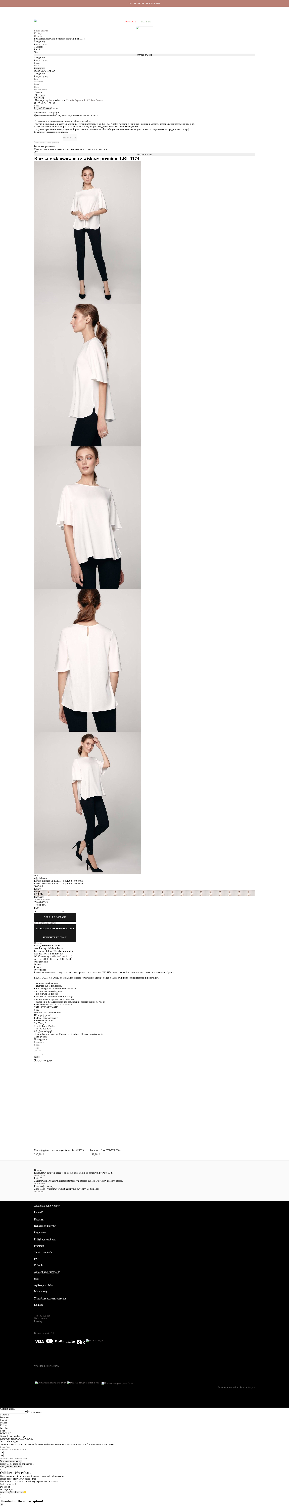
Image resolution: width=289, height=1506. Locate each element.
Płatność (220, 10)
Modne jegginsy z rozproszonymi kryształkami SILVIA (59, 1150)
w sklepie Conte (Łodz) (61, 956)
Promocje (130, 22)
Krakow (4, 1425)
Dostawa (208, 10)
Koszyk (250, 22)
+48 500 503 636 (44, 10)
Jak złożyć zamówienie (191, 10)
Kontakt (38, 1304)
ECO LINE (146, 22)
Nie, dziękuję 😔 (18, 1492)
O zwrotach (39, 1191)
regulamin (49, 100)
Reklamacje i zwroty (237, 10)
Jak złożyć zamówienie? (47, 1205)
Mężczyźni (64, 22)
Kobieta (38, 92)
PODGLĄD (55, 1073)
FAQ (36, 1259)
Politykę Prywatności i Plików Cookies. (85, 100)
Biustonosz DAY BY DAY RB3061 (106, 1150)
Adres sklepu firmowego (47, 1271)
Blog (36, 1278)
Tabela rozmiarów (43, 1252)
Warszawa (4, 1417)
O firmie (174, 10)
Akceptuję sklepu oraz (69, 100)
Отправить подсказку (11, 1461)
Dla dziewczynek (86, 22)
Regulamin (40, 1232)
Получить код (70, 137)
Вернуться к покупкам (11, 1466)
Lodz (2, 1431)
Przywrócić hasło (42, 108)
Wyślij (37, 1057)
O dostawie (39, 1175)
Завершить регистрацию (46, 142)
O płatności (39, 1183)
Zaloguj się (39, 68)
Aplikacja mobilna (44, 1285)
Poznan (3, 1422)
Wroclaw (4, 1428)
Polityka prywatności (45, 1239)
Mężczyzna (40, 95)
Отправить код (144, 55)
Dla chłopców (110, 22)
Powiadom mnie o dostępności (55, 929)
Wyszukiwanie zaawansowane (50, 1298)
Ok (1, 1504)
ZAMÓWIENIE (25, 1439)
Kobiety (48, 22)
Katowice (4, 1420)
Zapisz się (5, 1492)
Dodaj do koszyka (55, 917)
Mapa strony (40, 1291)
